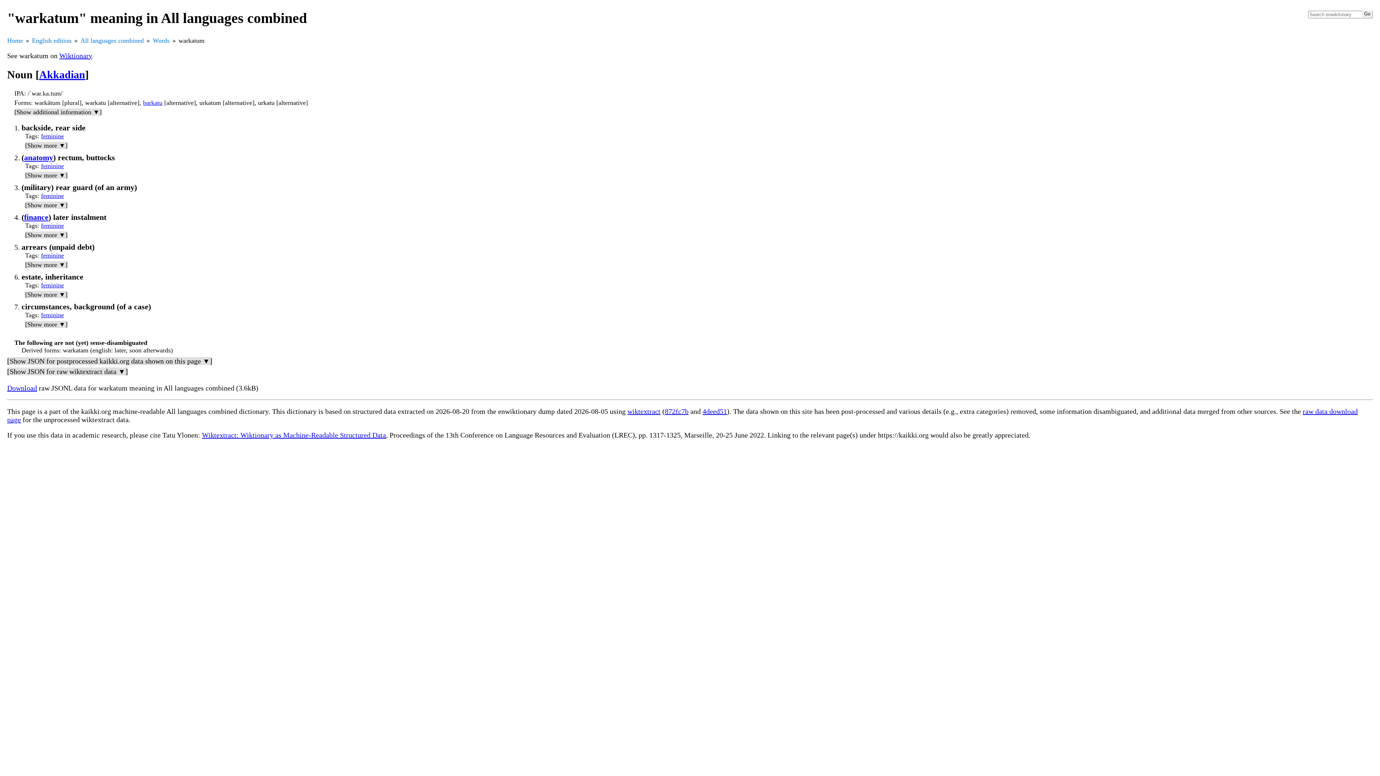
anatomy (38, 157)
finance (36, 217)
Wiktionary (75, 56)
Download (22, 388)
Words (161, 40)
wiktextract (644, 411)
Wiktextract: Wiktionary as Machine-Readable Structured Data (294, 435)
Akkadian (62, 74)
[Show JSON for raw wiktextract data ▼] (67, 371)
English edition (52, 40)
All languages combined (112, 40)
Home (15, 40)
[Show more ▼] (46, 145)
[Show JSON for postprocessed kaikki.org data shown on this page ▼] (109, 361)
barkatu (152, 102)
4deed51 (715, 411)
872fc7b (677, 411)
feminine (52, 136)
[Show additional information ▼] (58, 112)
